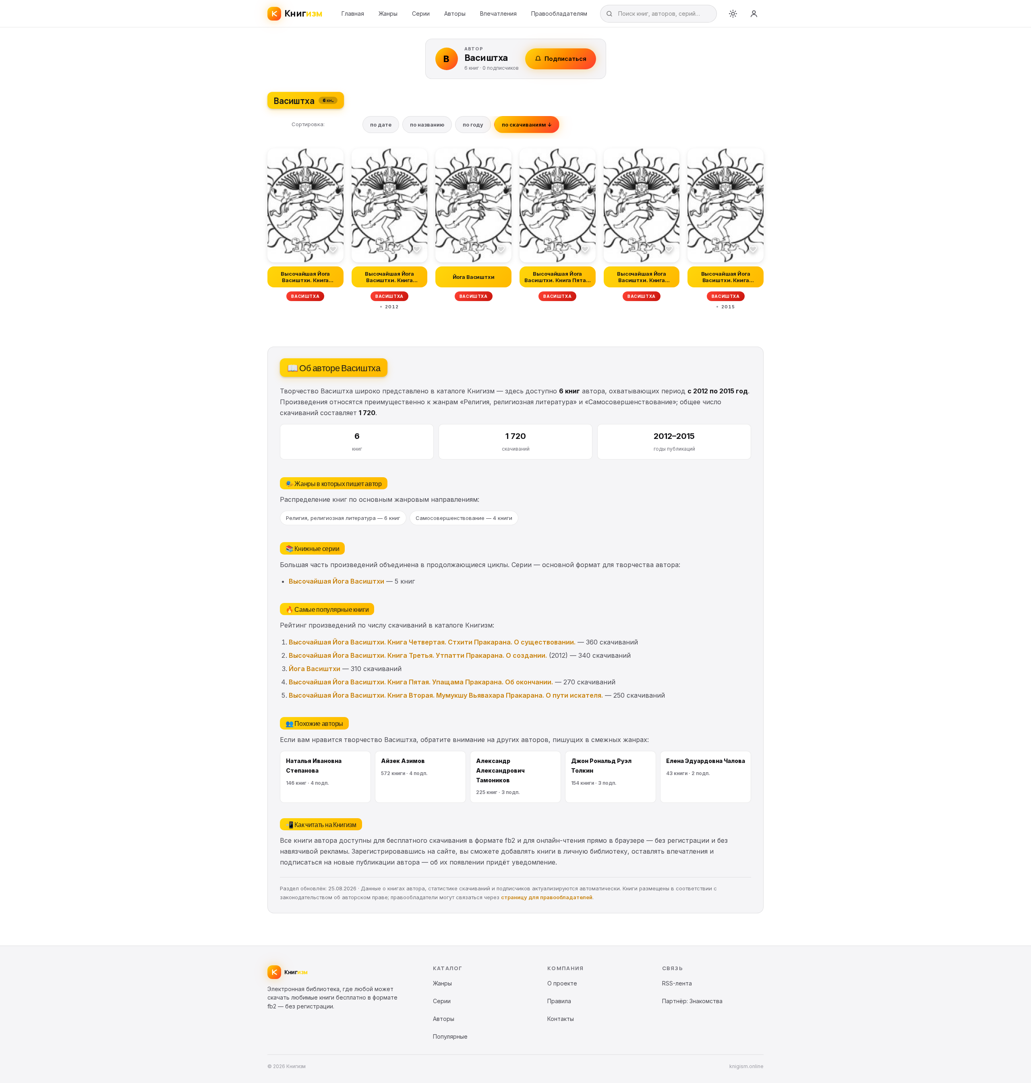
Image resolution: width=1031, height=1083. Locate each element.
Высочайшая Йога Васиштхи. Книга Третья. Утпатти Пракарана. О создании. (418, 655)
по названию (427, 124)
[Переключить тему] (733, 13)
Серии (421, 13)
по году (473, 124)
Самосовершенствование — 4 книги (464, 518)
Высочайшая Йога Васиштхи (336, 581)
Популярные (450, 1036)
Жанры (388, 13)
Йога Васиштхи (314, 669)
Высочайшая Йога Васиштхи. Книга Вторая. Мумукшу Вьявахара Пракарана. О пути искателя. (446, 695)
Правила (559, 1001)
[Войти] (754, 13)
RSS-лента (677, 983)
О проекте (562, 983)
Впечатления (498, 13)
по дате (380, 124)
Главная (353, 13)
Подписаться (565, 58)
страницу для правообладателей (546, 897)
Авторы (455, 13)
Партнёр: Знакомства (692, 1001)
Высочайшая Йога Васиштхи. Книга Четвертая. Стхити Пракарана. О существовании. (432, 642)
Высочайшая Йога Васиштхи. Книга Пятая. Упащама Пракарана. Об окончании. (421, 682)
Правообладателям (559, 13)
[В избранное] (333, 248)
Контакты (560, 1018)
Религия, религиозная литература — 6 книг (343, 518)
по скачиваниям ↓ (527, 124)
